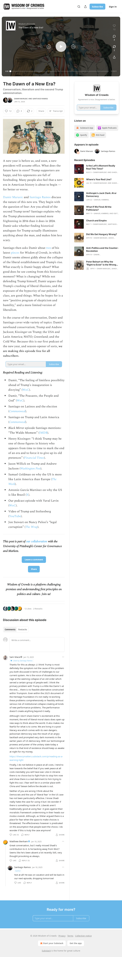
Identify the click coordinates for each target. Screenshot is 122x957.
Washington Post (30, 468)
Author (18, 871)
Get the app (76, 943)
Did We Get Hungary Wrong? (101, 234)
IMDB (43, 433)
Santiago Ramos (40, 99)
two (48, 248)
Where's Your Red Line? (98, 179)
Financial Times (34, 458)
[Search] (79, 7)
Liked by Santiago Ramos (22, 660)
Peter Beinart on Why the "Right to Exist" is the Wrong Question (101, 263)
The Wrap (31, 527)
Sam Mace (15, 656)
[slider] (59, 71)
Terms (70, 935)
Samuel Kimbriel (101, 200)
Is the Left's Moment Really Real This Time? (100, 167)
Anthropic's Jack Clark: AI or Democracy (101, 195)
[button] (39, 46)
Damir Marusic (21, 99)
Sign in (113, 6)
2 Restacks (37, 608)
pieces (15, 252)
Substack (46, 950)
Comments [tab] (10, 629)
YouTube (15, 516)
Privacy (61, 935)
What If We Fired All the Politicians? (98, 208)
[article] (96, 169)
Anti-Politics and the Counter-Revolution (102, 249)
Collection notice (83, 935)
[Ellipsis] (63, 657)
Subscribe (97, 6)
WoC (25, 390)
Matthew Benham (19, 841)
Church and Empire (96, 220)
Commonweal (17, 411)
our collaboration (37, 541)
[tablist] (16, 629)
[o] (79, 169)
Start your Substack (53, 943)
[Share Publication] (85, 7)
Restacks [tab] (22, 629)
